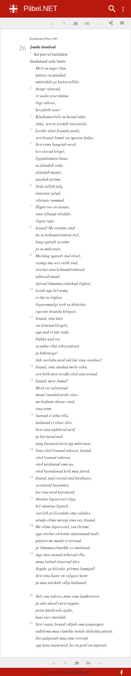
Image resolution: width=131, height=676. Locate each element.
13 (31, 379)
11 (31, 317)
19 (31, 553)
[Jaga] (111, 23)
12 (31, 366)
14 (31, 414)
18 (31, 525)
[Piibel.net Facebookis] (118, 669)
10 (31, 289)
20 (31, 595)
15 (31, 449)
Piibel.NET (40, 8)
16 (31, 477)
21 (31, 623)
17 (31, 498)
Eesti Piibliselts (79, 671)
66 (87, 23)
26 (75, 23)
